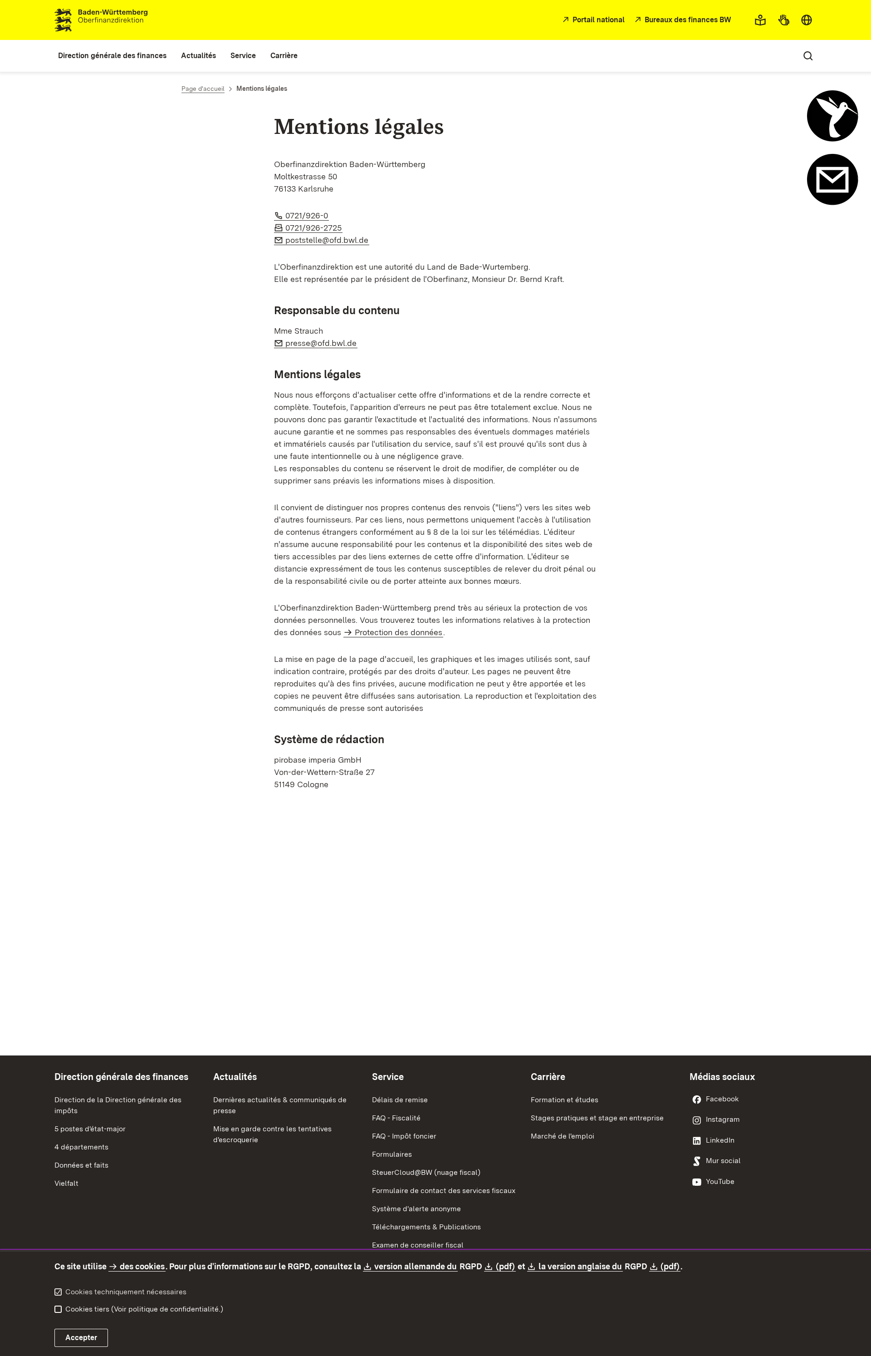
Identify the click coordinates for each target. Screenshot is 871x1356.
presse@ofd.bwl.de (321, 343)
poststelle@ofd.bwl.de (327, 240)
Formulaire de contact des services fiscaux (443, 1190)
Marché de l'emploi (562, 1136)
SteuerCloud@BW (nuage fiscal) (426, 1172)
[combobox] (807, 20)
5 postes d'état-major (90, 1128)
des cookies (142, 1266)
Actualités (235, 1076)
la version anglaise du (580, 1266)
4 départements (81, 1147)
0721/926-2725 (314, 227)
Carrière (548, 1076)
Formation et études (564, 1099)
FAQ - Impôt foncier (404, 1136)
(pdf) (505, 1266)
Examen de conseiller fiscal (418, 1245)
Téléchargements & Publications (426, 1227)
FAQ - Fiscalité (396, 1118)
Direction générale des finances (121, 1076)
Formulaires (392, 1154)
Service (388, 1076)
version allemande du (416, 1266)
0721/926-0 (307, 215)
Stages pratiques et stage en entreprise (597, 1118)
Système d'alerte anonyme (416, 1208)
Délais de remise (400, 1099)
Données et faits (81, 1165)
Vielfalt (66, 1183)
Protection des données (398, 632)
